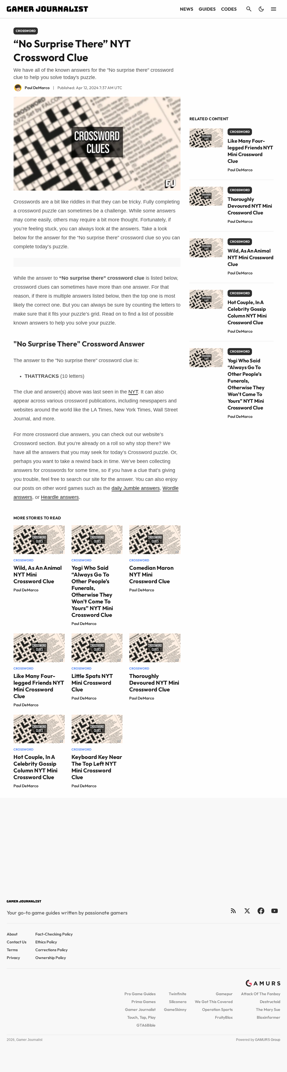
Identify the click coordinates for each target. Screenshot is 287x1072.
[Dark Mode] (261, 9)
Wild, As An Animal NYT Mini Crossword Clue (251, 257)
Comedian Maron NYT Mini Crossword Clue (151, 574)
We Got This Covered (214, 1001)
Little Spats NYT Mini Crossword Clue (92, 682)
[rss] (233, 910)
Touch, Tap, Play (141, 1017)
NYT (133, 392)
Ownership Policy (50, 957)
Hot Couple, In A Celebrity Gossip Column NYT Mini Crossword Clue (35, 767)
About (12, 934)
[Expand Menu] (273, 9)
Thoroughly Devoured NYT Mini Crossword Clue (154, 682)
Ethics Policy (46, 941)
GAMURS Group (267, 1040)
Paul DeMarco (25, 589)
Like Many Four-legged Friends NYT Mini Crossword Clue (38, 686)
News (186, 9)
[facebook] (261, 910)
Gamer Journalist (140, 1009)
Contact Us (16, 941)
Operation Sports (217, 1009)
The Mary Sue (268, 1009)
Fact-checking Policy (54, 934)
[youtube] (275, 910)
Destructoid (270, 1001)
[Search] (248, 9)
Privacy (13, 957)
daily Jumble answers (136, 488)
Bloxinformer (268, 1017)
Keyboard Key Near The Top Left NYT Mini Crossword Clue (96, 767)
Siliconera (177, 1001)
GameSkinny (175, 1009)
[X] (247, 910)
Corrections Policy (51, 949)
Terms (12, 949)
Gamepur (224, 993)
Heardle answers (60, 497)
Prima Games (143, 1001)
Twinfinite (177, 993)
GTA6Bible (146, 1025)
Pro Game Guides (140, 993)
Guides (207, 9)
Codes (229, 9)
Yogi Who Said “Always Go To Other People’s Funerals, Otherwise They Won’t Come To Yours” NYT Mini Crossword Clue (92, 591)
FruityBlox (224, 1017)
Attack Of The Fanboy (260, 993)
